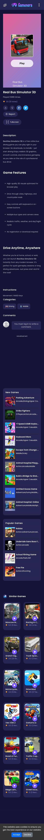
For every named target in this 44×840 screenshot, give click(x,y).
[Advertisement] (22, 360)
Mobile (25, 306)
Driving (11, 306)
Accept (16, 834)
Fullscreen (14, 122)
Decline (27, 834)
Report (12, 114)
